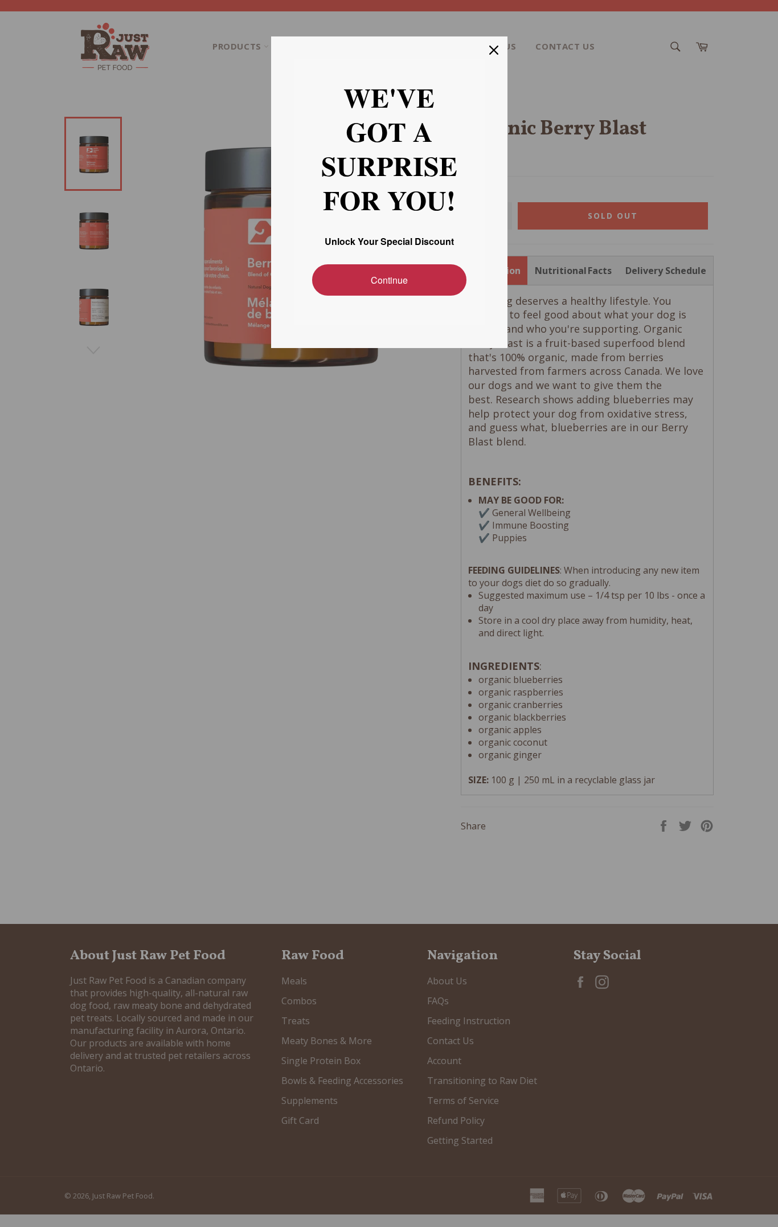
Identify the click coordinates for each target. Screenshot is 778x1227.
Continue (389, 280)
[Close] (493, 50)
